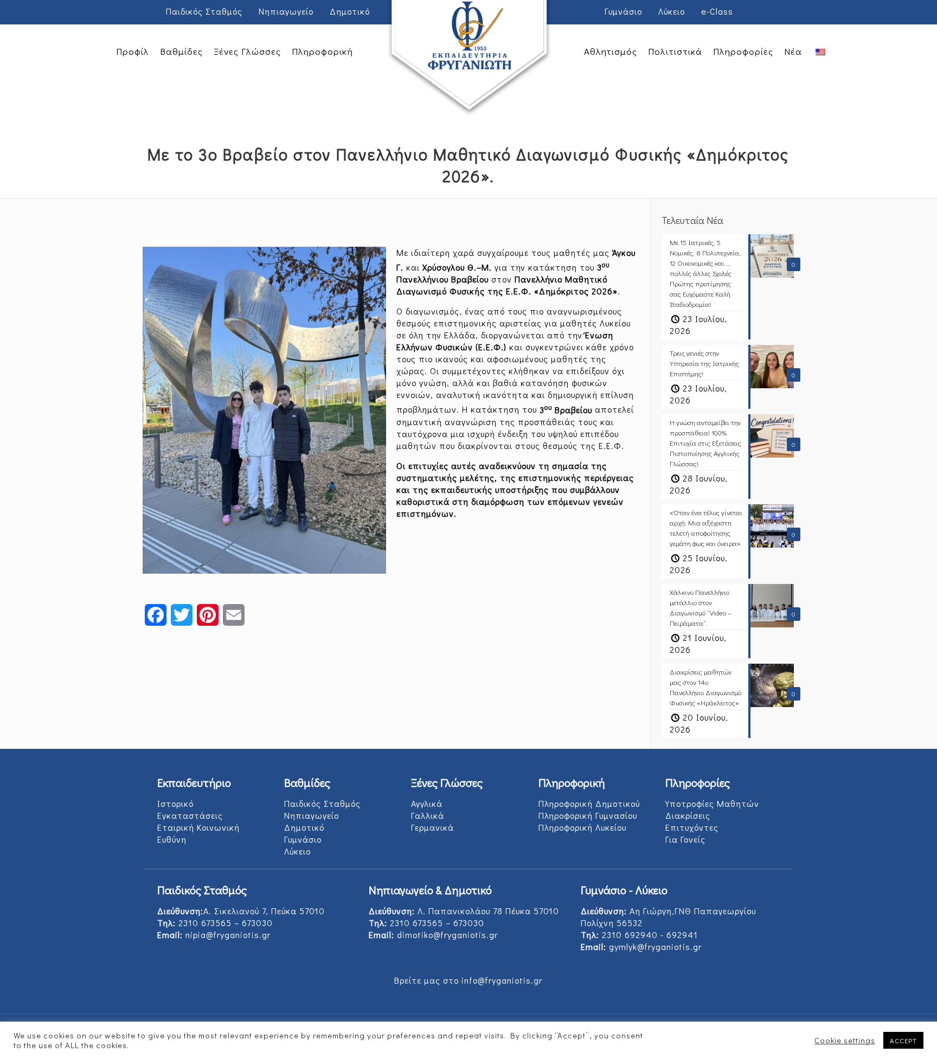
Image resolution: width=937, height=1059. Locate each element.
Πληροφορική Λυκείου (582, 827)
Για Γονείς (685, 839)
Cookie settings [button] (844, 1040)
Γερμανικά (432, 827)
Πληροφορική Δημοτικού (589, 803)
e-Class (717, 11)
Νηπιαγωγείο (286, 11)
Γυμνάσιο (623, 11)
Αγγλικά (426, 803)
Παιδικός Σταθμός (204, 11)
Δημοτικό (350, 11)
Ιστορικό (175, 803)
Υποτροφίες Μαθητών (712, 803)
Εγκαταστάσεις (190, 815)
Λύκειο (671, 11)
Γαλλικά (427, 815)
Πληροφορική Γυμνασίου (587, 815)
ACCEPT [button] (903, 1040)
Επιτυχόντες (691, 827)
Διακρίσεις (687, 815)
